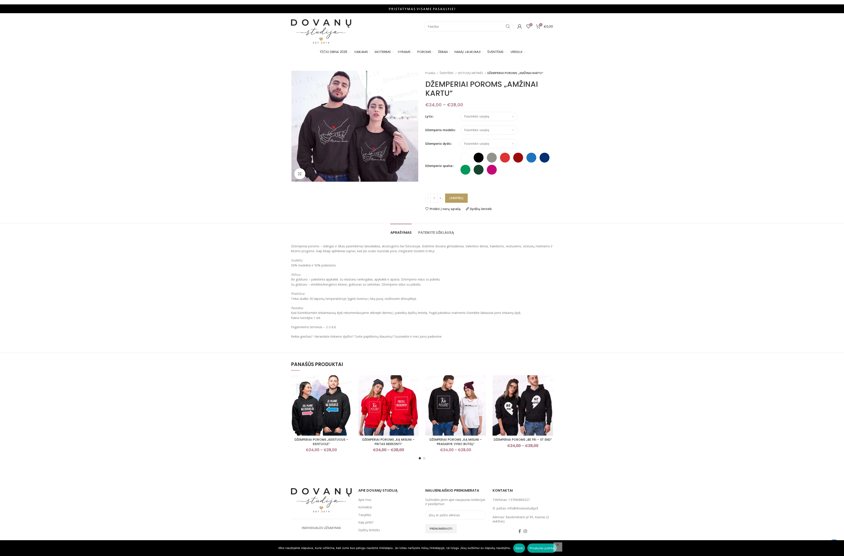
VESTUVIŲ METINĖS (471, 73)
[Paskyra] (519, 26)
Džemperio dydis (438, 143)
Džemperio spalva (439, 166)
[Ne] (557, 547)
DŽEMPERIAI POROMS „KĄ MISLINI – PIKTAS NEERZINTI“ (388, 441)
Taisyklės (364, 515)
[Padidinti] (299, 173)
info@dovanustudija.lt (522, 508)
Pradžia (430, 73)
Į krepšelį (456, 198)
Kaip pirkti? (365, 522)
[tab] (401, 230)
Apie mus (364, 500)
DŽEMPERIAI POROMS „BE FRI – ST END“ (523, 439)
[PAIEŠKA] (508, 26)
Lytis (429, 116)
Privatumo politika (542, 548)
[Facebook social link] (519, 531)
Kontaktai (365, 507)
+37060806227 (519, 500)
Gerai (519, 548)
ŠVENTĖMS (447, 73)
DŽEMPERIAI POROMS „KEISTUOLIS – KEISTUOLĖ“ (321, 441)
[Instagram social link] (525, 531)
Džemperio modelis (440, 130)
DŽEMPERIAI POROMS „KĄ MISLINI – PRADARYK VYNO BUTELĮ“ (455, 441)
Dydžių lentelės (369, 530)
